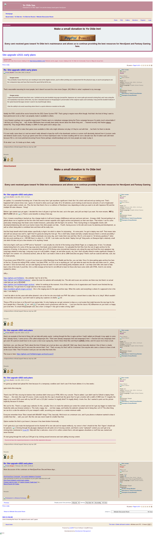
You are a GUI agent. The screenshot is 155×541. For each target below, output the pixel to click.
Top (150, 162)
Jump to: (107, 511)
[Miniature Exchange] (15, 498)
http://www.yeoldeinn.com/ (37, 61)
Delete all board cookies (123, 524)
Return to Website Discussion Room (14, 511)
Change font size (149, 16)
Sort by (83, 502)
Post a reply (5, 65)
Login (149, 20)
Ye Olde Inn (18, 16)
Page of (136, 65)
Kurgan (12, 466)
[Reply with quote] (112, 69)
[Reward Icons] (5, 161)
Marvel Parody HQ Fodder (11, 484)
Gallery (127, 20)
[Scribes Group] (128, 488)
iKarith (12, 72)
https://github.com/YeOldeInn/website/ (17, 280)
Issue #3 (26, 430)
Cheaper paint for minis (10, 482)
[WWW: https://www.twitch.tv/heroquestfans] (121, 496)
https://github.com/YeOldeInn (14, 278)
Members (135, 20)
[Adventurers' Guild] (131, 93)
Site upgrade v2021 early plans (19, 54)
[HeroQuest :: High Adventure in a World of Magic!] (13, 6)
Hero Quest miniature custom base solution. (16, 480)
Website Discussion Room (45, 16)
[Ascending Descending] (100, 502)
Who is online (7, 517)
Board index (9, 16)
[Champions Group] (128, 95)
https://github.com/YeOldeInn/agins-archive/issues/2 (35, 354)
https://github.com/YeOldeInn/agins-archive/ (19, 284)
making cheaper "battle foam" (28, 482)
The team (112, 524)
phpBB (71, 528)
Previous (6, 502)
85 (125, 476)
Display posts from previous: (63, 502)
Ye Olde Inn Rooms (29, 16)
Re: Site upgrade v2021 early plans (20, 70)
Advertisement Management (83, 531)
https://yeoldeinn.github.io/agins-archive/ (18, 289)
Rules (115, 20)
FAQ (121, 20)
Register (143, 20)
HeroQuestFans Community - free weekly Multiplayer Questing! (22, 476)
